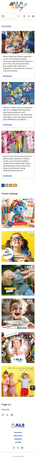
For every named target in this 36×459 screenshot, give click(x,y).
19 (15, 185)
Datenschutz (18, 436)
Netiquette (18, 439)
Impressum (18, 432)
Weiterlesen (7, 76)
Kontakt (18, 442)
